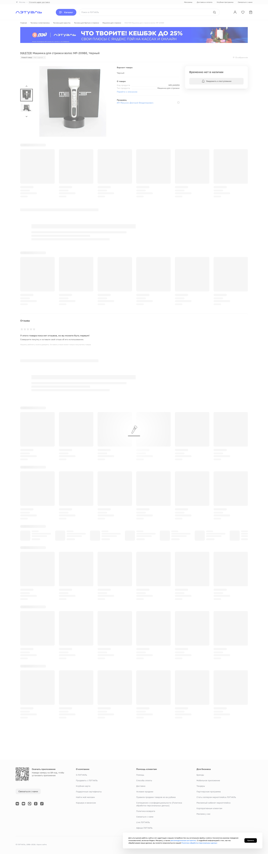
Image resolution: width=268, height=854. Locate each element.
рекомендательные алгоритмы (183, 840)
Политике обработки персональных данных (199, 843)
